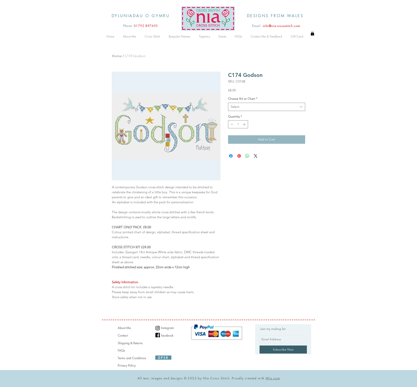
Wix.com (273, 378)
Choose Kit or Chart (242, 99)
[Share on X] (255, 156)
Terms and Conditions (132, 358)
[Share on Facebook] (230, 156)
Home (117, 56)
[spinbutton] (238, 124)
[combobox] (266, 107)
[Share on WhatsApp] (247, 156)
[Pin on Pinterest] (239, 156)
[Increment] (244, 124)
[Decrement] (231, 124)
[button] (312, 33)
